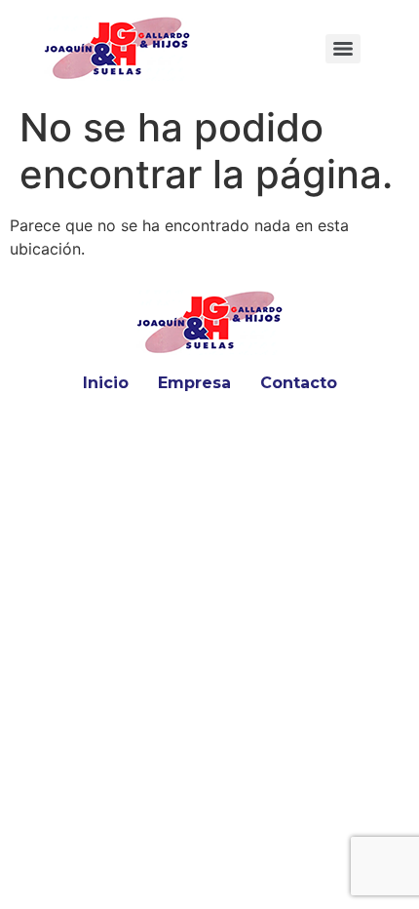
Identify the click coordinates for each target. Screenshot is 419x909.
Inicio (106, 383)
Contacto (298, 383)
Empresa (194, 383)
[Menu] (343, 48)
